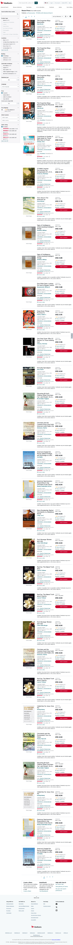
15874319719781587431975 (44, 576)
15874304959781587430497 (44, 521)
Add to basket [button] (63, 33)
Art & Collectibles (40, 7)
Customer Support (47, 906)
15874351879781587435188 (44, 716)
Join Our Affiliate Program (24, 906)
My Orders (8, 910)
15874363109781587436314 (44, 207)
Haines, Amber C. (41, 314)
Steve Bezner (40, 201)
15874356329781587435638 (44, 321)
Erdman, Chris (41, 141)
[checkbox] (2, 20)
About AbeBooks (34, 903)
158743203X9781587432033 (44, 149)
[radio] (2, 57)
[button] (23, 16)
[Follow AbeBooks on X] (56, 907)
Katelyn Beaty (41, 709)
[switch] (2, 109)
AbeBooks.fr (24, 932)
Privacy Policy (33, 913)
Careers (32, 908)
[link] (70, 16)
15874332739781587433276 (44, 405)
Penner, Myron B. (41, 738)
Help (70, 2)
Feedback (71, 336)
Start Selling (69, 7)
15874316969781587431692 (44, 350)
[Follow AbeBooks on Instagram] (56, 910)
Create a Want (27, 891)
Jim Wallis (40, 457)
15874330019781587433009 (44, 180)
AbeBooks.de (17, 932)
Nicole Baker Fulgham (43, 398)
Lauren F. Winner (41, 570)
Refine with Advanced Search (45, 13)
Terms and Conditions (56, 939)
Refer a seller (21, 910)
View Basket (8, 913)
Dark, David (40, 369)
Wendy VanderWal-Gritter (44, 486)
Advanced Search (4, 7)
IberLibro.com (58, 932)
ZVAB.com (66, 932)
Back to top (36, 897)
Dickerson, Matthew (42, 173)
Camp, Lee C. (40, 515)
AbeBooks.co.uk (8, 932)
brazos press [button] (31, 13)
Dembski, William (42, 230)
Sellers (60, 7)
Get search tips (60, 884)
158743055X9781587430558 (44, 376)
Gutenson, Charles (42, 428)
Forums (32, 910)
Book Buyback (21, 908)
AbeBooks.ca (50, 932)
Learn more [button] (4, 141)
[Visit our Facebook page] (56, 904)
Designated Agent (34, 917)
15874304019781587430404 (44, 549)
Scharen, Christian (42, 343)
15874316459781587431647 (44, 30)
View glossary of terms (62, 886)
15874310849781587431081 (44, 745)
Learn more (4, 50)
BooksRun (42, 120)
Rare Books (29, 7)
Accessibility (33, 919)
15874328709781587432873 (44, 434)
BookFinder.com (36, 936)
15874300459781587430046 (44, 236)
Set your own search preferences (61, 889)
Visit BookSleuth (43, 891)
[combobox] (26, 3)
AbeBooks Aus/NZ (41, 932)
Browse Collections (17, 7)
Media (32, 906)
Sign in (51, 2)
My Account (57, 2)
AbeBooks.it (32, 932)
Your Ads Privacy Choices (36, 915)
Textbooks (51, 7)
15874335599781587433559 (44, 492)
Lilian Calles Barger (42, 543)
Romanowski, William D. (43, 287)
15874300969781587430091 (44, 293)
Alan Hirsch (40, 24)
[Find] (36, 3)
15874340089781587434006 (44, 463)
